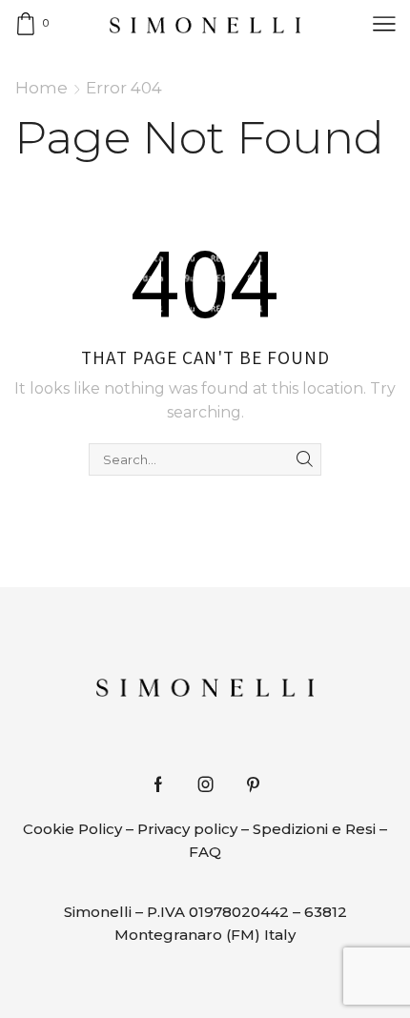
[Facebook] (158, 784)
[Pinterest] (253, 784)
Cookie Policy (72, 829)
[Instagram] (206, 784)
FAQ (205, 852)
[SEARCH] (305, 459)
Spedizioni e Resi (314, 829)
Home (41, 87)
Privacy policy (187, 829)
